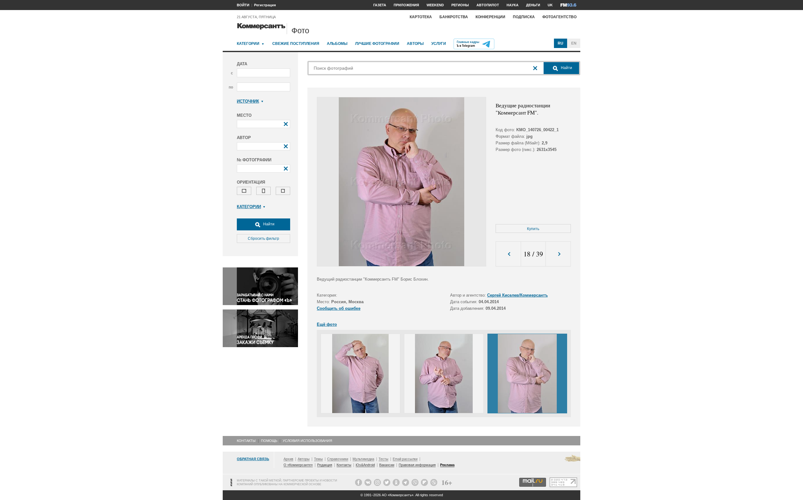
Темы (318, 459)
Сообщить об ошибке (338, 308)
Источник (248, 101)
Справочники (337, 459)
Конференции (490, 17)
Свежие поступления (295, 43)
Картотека (421, 17)
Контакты (246, 441)
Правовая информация (417, 465)
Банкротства (453, 17)
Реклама (447, 465)
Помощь (269, 441)
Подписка (524, 17)
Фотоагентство (559, 17)
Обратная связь (253, 459)
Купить (533, 229)
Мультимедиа (363, 459)
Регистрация (265, 5)
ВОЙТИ (243, 5)
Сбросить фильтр (263, 238)
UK (550, 5)
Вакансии (386, 465)
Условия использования (307, 441)
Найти (268, 224)
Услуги (438, 43)
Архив (288, 459)
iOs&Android (365, 465)
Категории (248, 43)
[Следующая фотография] (558, 254)
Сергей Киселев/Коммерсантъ (517, 295)
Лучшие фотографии (377, 43)
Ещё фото (327, 324)
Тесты (383, 459)
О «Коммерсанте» (298, 465)
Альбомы (337, 43)
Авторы (415, 43)
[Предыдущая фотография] (508, 254)
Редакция (324, 465)
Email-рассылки (405, 459)
